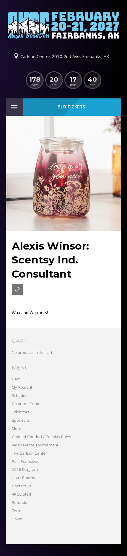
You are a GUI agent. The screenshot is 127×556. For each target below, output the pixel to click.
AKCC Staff (21, 494)
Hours (17, 519)
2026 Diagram (25, 469)
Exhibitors (21, 412)
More (16, 428)
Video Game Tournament (35, 445)
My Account (22, 387)
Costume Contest (28, 403)
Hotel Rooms (23, 477)
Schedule (20, 395)
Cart (15, 379)
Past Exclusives (25, 461)
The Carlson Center (29, 453)
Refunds (19, 502)
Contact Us (21, 486)
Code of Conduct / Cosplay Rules (41, 436)
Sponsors (20, 420)
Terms (18, 510)
